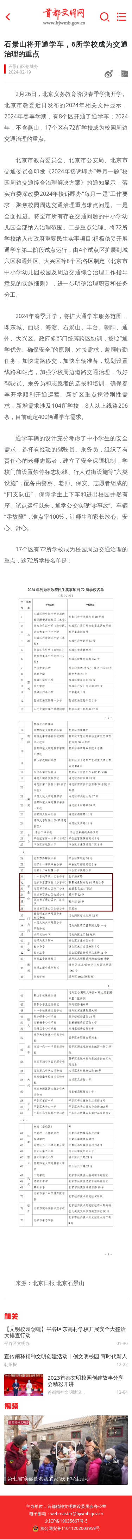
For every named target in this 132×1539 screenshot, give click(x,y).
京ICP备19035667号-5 (66, 1521)
